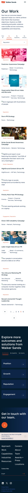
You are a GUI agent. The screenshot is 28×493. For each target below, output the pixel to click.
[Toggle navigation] (25, 2)
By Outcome (5, 353)
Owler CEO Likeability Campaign (13, 221)
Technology (13, 70)
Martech (14, 148)
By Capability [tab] (16, 36)
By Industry (22, 353)
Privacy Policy (5, 487)
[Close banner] (25, 436)
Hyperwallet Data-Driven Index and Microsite (12, 91)
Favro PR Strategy (8, 116)
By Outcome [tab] (9, 36)
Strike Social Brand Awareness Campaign (12, 143)
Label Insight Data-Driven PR (11, 247)
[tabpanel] (14, 42)
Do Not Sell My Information (8, 489)
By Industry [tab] (24, 36)
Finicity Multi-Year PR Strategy (12, 194)
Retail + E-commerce (16, 68)
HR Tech (13, 172)
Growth (5, 138)
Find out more (23, 364)
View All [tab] (2, 36)
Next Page (14, 318)
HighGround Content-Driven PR (12, 168)
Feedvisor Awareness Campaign (12, 64)
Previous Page (5, 311)
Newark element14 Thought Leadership (11, 300)
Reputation (6, 60)
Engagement (6, 216)
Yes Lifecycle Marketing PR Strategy (11, 274)
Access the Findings (6, 438)
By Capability (13, 353)
